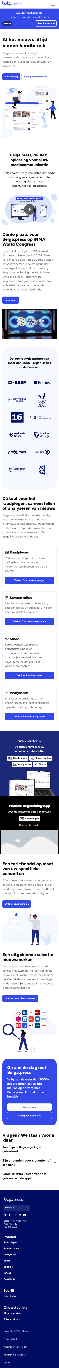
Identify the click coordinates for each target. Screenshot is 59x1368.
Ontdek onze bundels (17, 903)
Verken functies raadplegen (29, 580)
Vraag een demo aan (35, 76)
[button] (53, 4)
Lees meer (10, 300)
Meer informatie (46, 23)
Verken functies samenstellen (29, 621)
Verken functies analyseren (29, 716)
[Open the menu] (53, 4)
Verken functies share (29, 675)
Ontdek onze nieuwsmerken (20, 998)
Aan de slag (11, 76)
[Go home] (12, 4)
